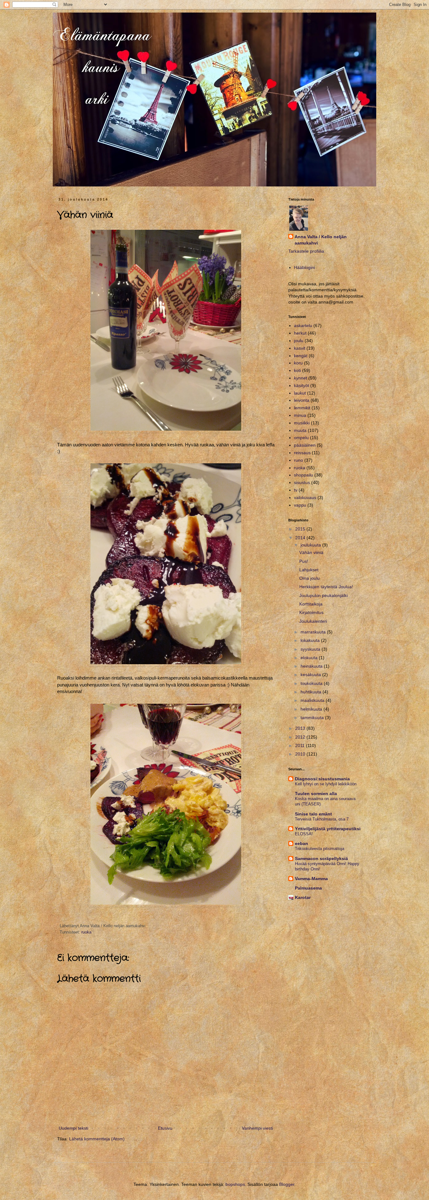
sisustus (302, 482)
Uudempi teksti (73, 1128)
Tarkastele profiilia (306, 251)
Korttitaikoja (311, 603)
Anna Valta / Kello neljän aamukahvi (321, 239)
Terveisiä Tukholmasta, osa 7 (322, 819)
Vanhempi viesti (257, 1128)
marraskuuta (314, 631)
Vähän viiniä (311, 552)
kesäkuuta (311, 674)
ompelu (301, 437)
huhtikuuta (312, 691)
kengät (300, 355)
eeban (301, 843)
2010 (301, 753)
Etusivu (165, 1128)
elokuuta (310, 657)
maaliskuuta (313, 700)
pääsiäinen (305, 445)
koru (298, 362)
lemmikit (302, 407)
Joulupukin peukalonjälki (323, 595)
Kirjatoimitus (311, 612)
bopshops (235, 1184)
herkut (300, 333)
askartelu (303, 325)
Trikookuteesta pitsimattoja (319, 848)
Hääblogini (304, 267)
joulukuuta (311, 544)
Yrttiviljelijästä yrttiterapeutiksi (328, 828)
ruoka (86, 932)
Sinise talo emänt (313, 813)
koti (297, 370)
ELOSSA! (304, 833)
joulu (298, 340)
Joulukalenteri (313, 621)
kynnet (300, 377)
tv (295, 489)
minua (300, 415)
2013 (301, 728)
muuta (300, 430)
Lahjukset (308, 569)
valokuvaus (305, 497)
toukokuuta (312, 683)
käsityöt (301, 385)
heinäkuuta (312, 666)
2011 (300, 745)
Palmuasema (308, 888)
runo (298, 460)
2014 (301, 537)
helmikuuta (312, 709)
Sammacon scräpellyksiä (321, 858)
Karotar (303, 897)
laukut (300, 393)
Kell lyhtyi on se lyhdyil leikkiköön (325, 784)
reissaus (302, 452)
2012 (301, 737)
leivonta (301, 400)
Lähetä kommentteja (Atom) (97, 1138)
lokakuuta (311, 640)
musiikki (302, 422)
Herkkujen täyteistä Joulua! (326, 586)
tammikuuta (313, 717)
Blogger (286, 1184)
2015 (301, 528)
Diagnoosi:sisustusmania (322, 778)
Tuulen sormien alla (316, 793)
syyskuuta (311, 649)
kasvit (299, 348)
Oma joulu (309, 578)
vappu (300, 505)
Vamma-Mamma (311, 878)
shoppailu (303, 474)
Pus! (303, 561)
